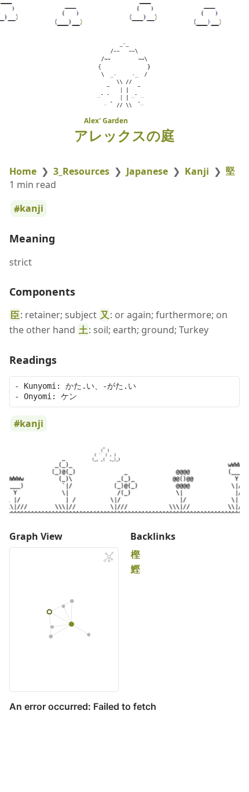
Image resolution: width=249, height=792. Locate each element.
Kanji (197, 171)
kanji (31, 208)
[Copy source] (227, 388)
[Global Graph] (109, 557)
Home (22, 171)
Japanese (147, 171)
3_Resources (81, 171)
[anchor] (66, 239)
